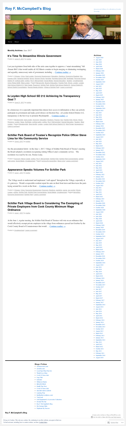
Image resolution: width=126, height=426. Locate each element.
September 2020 (100, 210)
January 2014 (100, 322)
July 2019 (99, 241)
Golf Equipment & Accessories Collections (49, 399)
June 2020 (99, 216)
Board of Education (51, 83)
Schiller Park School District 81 (60, 85)
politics (27, 81)
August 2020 (99, 212)
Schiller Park (45, 85)
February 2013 (100, 335)
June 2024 (99, 115)
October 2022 (100, 157)
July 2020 (99, 214)
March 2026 (99, 68)
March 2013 (99, 333)
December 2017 (100, 282)
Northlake (70, 78)
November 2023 (100, 130)
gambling (59, 190)
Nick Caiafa (28, 85)
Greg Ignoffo (33, 124)
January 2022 (100, 177)
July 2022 (99, 163)
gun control (71, 190)
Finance (57, 120)
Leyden (75, 83)
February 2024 (100, 124)
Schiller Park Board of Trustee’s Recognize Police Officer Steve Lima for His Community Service (47, 136)
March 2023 (99, 146)
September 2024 (100, 108)
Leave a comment (66, 87)
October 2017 (100, 287)
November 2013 (100, 327)
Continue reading (63, 72)
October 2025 (100, 80)
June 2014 (99, 311)
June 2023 (99, 141)
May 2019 (99, 245)
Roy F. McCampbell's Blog (28, 8)
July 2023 (99, 139)
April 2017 (99, 296)
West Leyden (25, 83)
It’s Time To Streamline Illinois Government (34, 56)
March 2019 (99, 249)
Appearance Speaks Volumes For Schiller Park (37, 169)
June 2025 (99, 88)
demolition (76, 192)
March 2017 (99, 298)
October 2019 (100, 234)
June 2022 (99, 166)
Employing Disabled (72, 76)
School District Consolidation (17, 87)
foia (81, 76)
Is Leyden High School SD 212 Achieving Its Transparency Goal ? (44, 97)
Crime (23, 76)
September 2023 (100, 135)
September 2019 (100, 236)
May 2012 (99, 342)
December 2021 (100, 179)
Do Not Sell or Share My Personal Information (107, 417)
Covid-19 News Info (43, 375)
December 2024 (100, 102)
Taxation (69, 81)
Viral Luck (40, 397)
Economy (36, 120)
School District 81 (77, 85)
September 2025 (100, 82)
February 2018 (100, 278)
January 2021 (100, 201)
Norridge (48, 78)
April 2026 (99, 66)
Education (54, 76)
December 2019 (100, 230)
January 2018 (100, 280)
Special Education (60, 81)
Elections (62, 76)
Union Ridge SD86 (14, 83)
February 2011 (100, 353)
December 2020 (100, 203)
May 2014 (99, 313)
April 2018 (99, 274)
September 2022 (100, 159)
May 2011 (99, 351)
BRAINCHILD (41, 384)
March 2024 (99, 121)
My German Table (42, 406)
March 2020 (99, 223)
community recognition (49, 161)
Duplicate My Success (43, 408)
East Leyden (29, 76)
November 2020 (100, 205)
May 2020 (99, 218)
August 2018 (99, 265)
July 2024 (99, 113)
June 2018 (99, 269)
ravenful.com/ (41, 369)
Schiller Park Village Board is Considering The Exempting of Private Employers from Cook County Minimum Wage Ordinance (45, 206)
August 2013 (99, 331)
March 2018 (99, 276)
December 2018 (100, 256)
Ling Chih (40, 377)
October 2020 (100, 207)
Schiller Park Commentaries (68, 159)
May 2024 (99, 117)
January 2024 (100, 126)
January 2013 (100, 338)
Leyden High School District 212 (54, 124)
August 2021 (99, 185)
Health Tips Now (42, 386)
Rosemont (36, 85)
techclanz (39, 380)
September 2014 (100, 305)
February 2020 (100, 225)
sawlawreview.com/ (42, 366)
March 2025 (99, 95)
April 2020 (99, 221)
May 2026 (99, 64)
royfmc (29, 59)
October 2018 (100, 260)
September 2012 (100, 340)
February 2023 (100, 148)
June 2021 (99, 190)
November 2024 (100, 104)
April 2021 (99, 194)
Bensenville (40, 83)
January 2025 (100, 99)
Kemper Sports (40, 78)
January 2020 (100, 227)
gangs (65, 190)
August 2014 (99, 307)
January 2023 (100, 150)
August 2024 (99, 110)
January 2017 (100, 302)
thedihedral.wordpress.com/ (45, 395)
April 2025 (99, 93)
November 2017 (100, 285)
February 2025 (100, 97)
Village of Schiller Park (51, 87)
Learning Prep (41, 393)
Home (10, 42)
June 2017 (99, 291)
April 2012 (99, 344)
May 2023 (99, 143)
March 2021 (99, 196)
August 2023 (99, 137)
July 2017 (99, 289)
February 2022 (100, 174)
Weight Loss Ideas (42, 373)
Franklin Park (12, 78)
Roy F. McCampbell (36, 81)
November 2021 (100, 181)
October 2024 (100, 106)
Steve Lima (61, 161)
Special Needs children (35, 87)
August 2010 (99, 357)
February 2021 (100, 199)
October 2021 (100, 183)
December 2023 (100, 128)
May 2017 (99, 293)
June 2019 (99, 243)
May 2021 (99, 192)
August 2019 (99, 238)
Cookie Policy (43, 422)
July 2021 (99, 188)
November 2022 (100, 155)
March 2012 (99, 346)
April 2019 (99, 247)
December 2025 (100, 75)
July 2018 (99, 267)
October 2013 (100, 329)
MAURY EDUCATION (44, 391)
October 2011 (100, 349)
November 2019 (100, 232)
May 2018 (99, 271)
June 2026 (99, 62)
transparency (78, 124)
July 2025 (99, 86)
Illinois (32, 78)
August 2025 (99, 84)
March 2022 (99, 172)
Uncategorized (78, 81)
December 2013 (100, 324)
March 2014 (99, 318)
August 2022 (99, 161)
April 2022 (99, 170)
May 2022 (99, 168)
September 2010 (100, 355)
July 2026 (99, 60)
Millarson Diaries (42, 382)
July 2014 (99, 309)
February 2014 (100, 320)
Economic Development (43, 76)
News (22, 122)
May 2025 (99, 91)
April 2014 (99, 316)
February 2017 (100, 300)
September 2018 (100, 263)
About (17, 42)
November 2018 (100, 258)
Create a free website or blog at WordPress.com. (106, 415)
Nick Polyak (70, 124)
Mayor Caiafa (25, 159)
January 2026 (100, 73)
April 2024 (99, 119)
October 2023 (100, 132)
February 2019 (100, 252)
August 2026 (99, 57)
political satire (19, 81)
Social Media (48, 81)
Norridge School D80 (59, 78)
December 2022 (100, 152)
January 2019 (100, 254)
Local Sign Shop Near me (44, 371)
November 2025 (100, 77)
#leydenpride (18, 120)
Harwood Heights (23, 78)
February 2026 (100, 71)
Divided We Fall (41, 402)
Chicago (17, 76)
